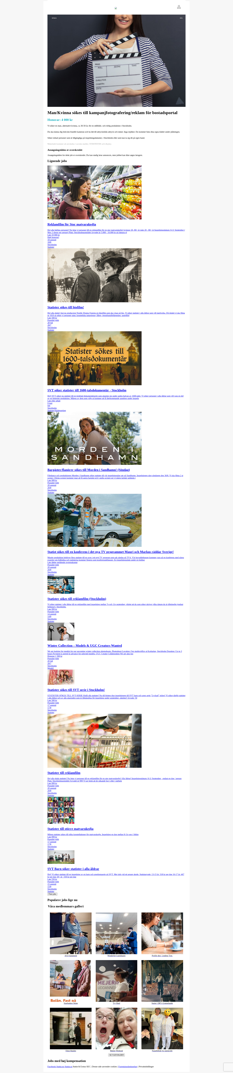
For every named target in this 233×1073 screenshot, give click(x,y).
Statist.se (69, 1066)
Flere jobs (52, 894)
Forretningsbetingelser (127, 1066)
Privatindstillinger (146, 1066)
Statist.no (60, 1066)
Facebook (51, 1066)
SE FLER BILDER (116, 1055)
